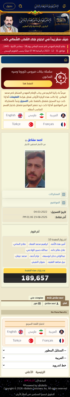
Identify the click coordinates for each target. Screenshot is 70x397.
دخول (9, 6)
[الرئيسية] (64, 6)
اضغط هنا (28, 83)
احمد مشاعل (50, 304)
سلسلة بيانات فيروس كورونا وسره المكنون (31, 74)
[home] (65, 59)
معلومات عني (36, 298)
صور (36, 304)
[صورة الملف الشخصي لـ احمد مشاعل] (35, 169)
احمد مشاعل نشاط (55, 298)
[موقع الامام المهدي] (47, 6)
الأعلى (29, 372)
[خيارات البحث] (20, 6)
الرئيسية (40, 372)
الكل (65, 303)
